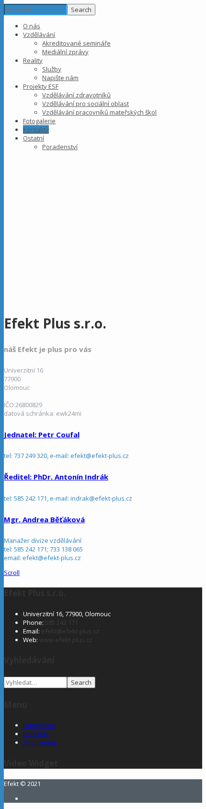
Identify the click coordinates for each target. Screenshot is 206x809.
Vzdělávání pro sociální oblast (85, 103)
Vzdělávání (39, 34)
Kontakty (36, 129)
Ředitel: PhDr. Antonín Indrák (56, 476)
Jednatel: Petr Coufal (42, 434)
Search (81, 9)
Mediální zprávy (65, 51)
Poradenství (60, 146)
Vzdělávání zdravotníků (76, 95)
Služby (51, 69)
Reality (33, 60)
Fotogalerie (39, 121)
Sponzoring (40, 742)
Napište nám (60, 77)
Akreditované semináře (76, 43)
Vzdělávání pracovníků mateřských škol (99, 112)
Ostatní (33, 138)
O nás (31, 26)
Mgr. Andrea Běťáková (44, 519)
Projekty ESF (40, 86)
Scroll (12, 572)
